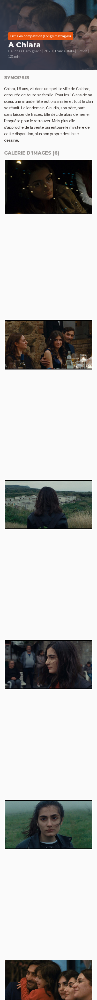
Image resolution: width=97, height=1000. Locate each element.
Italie (70, 51)
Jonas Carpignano (27, 51)
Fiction (82, 51)
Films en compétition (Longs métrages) (40, 36)
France (60, 51)
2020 (48, 51)
